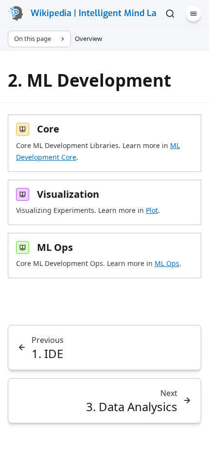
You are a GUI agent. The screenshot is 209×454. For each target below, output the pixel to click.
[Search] (170, 13)
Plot (152, 210)
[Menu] (193, 13)
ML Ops (167, 263)
